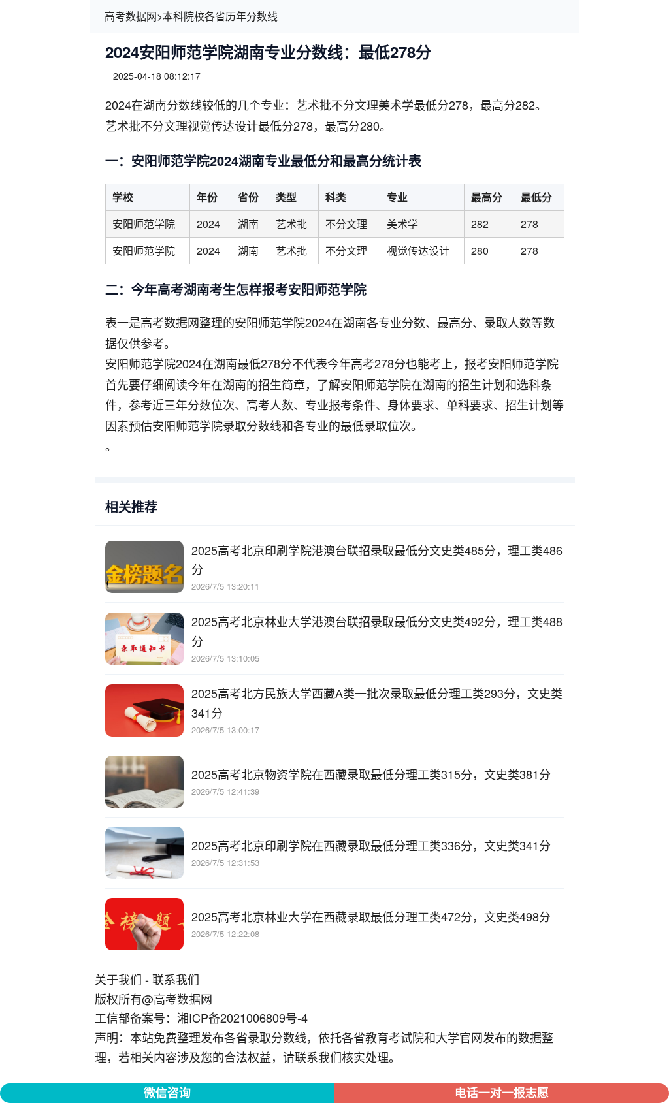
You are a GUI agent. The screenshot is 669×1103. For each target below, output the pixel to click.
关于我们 (118, 978)
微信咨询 (167, 1092)
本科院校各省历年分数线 (220, 16)
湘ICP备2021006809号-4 (242, 1017)
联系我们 (175, 978)
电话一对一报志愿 (502, 1092)
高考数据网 (131, 16)
